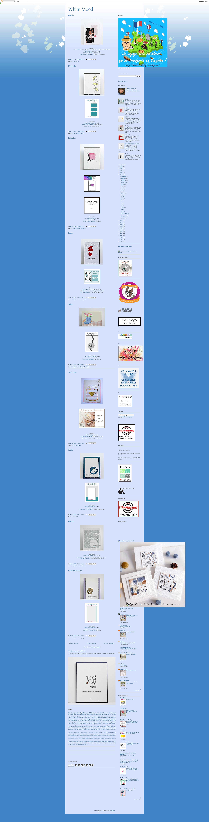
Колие (90, 741)
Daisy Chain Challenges (88, 359)
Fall (115, 728)
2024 (121, 170)
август (123, 184)
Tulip (78, 728)
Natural (79, 720)
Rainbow (75, 732)
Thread (100, 719)
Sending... (127, 125)
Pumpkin (85, 729)
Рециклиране (100, 734)
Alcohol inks (99, 728)
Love (87, 716)
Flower (90, 716)
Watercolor (104, 714)
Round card (92, 738)
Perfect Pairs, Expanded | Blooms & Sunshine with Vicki (132, 722)
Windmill (107, 739)
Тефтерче (73, 744)
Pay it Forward (71, 732)
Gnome (74, 729)
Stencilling (92, 717)
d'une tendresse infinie (131, 670)
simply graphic (124, 669)
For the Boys (101, 720)
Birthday (127, 99)
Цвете (71, 725)
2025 (121, 168)
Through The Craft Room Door (86, 54)
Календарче (93, 726)
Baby (75, 725)
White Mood (80, 9)
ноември (123, 178)
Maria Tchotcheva (131, 88)
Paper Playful (123, 697)
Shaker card (82, 722)
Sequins (77, 722)
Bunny (75, 720)
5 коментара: (80, 131)
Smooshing (91, 732)
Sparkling (110, 717)
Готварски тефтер (71, 734)
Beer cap (79, 735)
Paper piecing (80, 738)
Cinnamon (99, 725)
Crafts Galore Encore (86, 438)
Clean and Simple (96, 723)
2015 (121, 233)
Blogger (112, 810)
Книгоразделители (72, 719)
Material (81, 726)
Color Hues (123, 731)
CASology (90, 219)
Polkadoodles (87, 629)
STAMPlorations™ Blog (126, 720)
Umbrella (72, 66)
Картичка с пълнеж (79, 741)
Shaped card (110, 738)
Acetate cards (113, 729)
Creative (85, 358)
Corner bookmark (104, 735)
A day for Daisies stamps (111, 734)
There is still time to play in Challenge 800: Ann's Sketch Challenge (132, 780)
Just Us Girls (85, 289)
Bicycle (75, 726)
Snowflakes (87, 717)
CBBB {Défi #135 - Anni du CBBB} (127, 643)
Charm (90, 723)
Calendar (91, 722)
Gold (77, 445)
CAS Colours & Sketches (90, 356)
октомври (123, 180)
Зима (76, 734)
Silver (82, 723)
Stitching (97, 716)
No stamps (110, 725)
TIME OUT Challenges (85, 558)
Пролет (96, 734)
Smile (70, 450)
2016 (121, 231)
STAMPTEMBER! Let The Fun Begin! (128, 648)
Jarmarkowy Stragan (131, 654)
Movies (76, 738)
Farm (113, 735)
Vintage (81, 725)
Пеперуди (88, 734)
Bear (105, 722)
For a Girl (70, 728)
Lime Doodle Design (125, 647)
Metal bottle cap (71, 738)
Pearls (69, 726)
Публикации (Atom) (95, 647)
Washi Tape (83, 566)
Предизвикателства (92, 728)
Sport (79, 739)
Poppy (70, 233)
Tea (102, 739)
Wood (81, 728)
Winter (93, 716)
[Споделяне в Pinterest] (95, 59)
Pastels (74, 723)
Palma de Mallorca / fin (125, 626)
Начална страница (91, 643)
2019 (121, 224)
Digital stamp (105, 725)
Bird (82, 720)
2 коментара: (80, 563)
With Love (72, 372)
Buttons (74, 717)
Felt (115, 735)
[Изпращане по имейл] (89, 59)
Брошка (114, 739)
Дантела (70, 741)
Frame (69, 729)
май (122, 190)
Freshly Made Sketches (90, 123)
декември (123, 176)
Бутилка (114, 732)
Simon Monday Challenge (89, 221)
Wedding (87, 722)
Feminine (72, 138)
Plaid (89, 738)
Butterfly (91, 714)
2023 (121, 172)
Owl (115, 725)
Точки (76, 744)
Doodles (112, 728)
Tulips (70, 304)
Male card (102, 723)
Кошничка (97, 741)
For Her (71, 15)
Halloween (84, 719)
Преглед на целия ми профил (133, 90)
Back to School (112, 719)
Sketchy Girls (91, 358)
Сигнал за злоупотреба (125, 246)
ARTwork (122, 630)
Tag (89, 720)
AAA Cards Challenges (90, 218)
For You (71, 521)
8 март (104, 734)
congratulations (96, 729)
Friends (114, 722)
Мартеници (108, 741)
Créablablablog (89, 435)
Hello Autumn (128, 117)
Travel (104, 739)
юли (122, 186)
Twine (91, 729)
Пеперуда (107, 729)
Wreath (110, 739)
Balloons (104, 728)
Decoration (113, 726)
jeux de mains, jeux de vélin (127, 540)
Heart (79, 445)
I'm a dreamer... (124, 614)
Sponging (75, 739)
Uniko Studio (123, 708)
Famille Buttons (123, 665)
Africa (100, 726)
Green (72, 720)
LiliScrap (122, 664)
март (122, 195)
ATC (97, 717)
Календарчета (87, 725)
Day (111, 735)
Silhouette (78, 723)
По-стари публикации (109, 643)
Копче (93, 741)
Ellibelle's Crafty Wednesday (90, 630)
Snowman (105, 719)
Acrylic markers (71, 735)
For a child (101, 717)
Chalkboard (95, 735)
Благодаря (110, 732)
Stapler (92, 739)
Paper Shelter (87, 51)
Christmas (86, 713)
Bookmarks (81, 717)
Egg (111, 722)
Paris (81, 729)
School (96, 738)
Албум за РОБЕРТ (130, 632)
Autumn (92, 720)
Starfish (102, 732)
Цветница (80, 744)
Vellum (69, 717)
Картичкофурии (77, 49)
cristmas (105, 732)
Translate (130, 417)
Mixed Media (72, 714)
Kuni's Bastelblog (124, 680)
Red (86, 299)
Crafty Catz (79, 557)
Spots (100, 732)
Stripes (88, 729)
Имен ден (86, 723)
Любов (97, 726)
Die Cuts (78, 366)
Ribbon (79, 732)
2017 (121, 229)
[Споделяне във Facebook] (94, 59)
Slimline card (86, 732)
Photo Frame (85, 738)
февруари (124, 216)
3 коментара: (80, 59)
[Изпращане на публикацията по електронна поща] (86, 59)
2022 (121, 174)
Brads (109, 726)
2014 (121, 235)
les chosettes (123, 625)
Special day (96, 732)
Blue (74, 517)
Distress (108, 722)
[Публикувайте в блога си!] (91, 59)
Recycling (73, 722)
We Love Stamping (85, 292)
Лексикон (103, 729)
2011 (121, 241)
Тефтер (69, 744)
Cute (109, 735)
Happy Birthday (77, 713)
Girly (78, 726)
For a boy (75, 716)
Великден (85, 728)
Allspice (75, 735)
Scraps (89, 719)
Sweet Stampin (87, 126)
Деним (73, 741)
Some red (127, 134)
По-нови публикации (74, 643)
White (97, 719)
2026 (121, 166)
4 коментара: (80, 443)
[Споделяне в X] (92, 59)
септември (124, 182)
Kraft (77, 717)
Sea (73, 728)
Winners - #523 (129, 790)
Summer (105, 713)
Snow (114, 738)
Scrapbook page (101, 738)
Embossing (78, 299)
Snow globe (70, 739)
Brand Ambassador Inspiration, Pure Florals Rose (131, 711)
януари (123, 218)
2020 (121, 222)
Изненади (80, 734)
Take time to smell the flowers (76, 651)
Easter (114, 717)
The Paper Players (124, 778)
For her (77, 61)
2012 (121, 239)
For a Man (70, 716)
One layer (95, 714)
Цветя (92, 725)
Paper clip (70, 723)
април (123, 193)
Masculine (102, 716)
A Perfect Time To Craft (86, 436)
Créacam (122, 641)
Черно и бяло (84, 744)
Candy (91, 735)
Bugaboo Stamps (86, 735)
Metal (100, 722)
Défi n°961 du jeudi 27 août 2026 (127, 755)
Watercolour (83, 228)
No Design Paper (109, 716)
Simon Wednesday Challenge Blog (129, 760)
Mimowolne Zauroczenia (126, 652)
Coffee (108, 728)
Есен (72, 726)
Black (95, 725)
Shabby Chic (87, 726)
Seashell (106, 738)
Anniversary (104, 726)
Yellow (81, 133)
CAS (74, 61)
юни (122, 188)
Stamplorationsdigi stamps (85, 739)
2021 (121, 220)
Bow (82, 735)
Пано (85, 734)
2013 (121, 237)
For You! (127, 154)
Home (78, 729)
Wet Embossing (108, 723)
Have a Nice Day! (75, 570)
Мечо (112, 741)
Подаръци (92, 734)
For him (111, 714)
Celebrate (96, 722)
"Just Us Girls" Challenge (126, 742)
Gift (72, 729)
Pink (102, 722)
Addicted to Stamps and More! (127, 789)
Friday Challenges (130, 699)
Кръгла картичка (102, 741)
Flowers (78, 714)
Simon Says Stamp (87, 52)
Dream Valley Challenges (87, 124)
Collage (99, 735)
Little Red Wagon (89, 508)
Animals (96, 720)
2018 (121, 227)
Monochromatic (82, 716)
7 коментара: (80, 297)
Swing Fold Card (97, 739)
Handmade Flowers (108, 720)
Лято (83, 734)
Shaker (82, 732)
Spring (81, 366)
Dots (108, 714)
